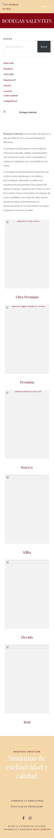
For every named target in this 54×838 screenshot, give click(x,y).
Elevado (27, 637)
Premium (27, 382)
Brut (27, 722)
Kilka (27, 552)
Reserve (27, 467)
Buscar (7, 39)
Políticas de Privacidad (27, 806)
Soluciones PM (41, 829)
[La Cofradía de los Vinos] (10, 6)
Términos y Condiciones (27, 801)
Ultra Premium (27, 297)
